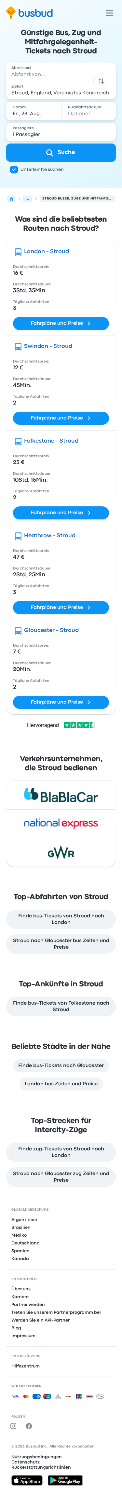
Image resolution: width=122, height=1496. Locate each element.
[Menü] (109, 13)
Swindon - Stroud (48, 346)
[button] (101, 80)
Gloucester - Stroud (51, 630)
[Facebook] (30, 1426)
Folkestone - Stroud (51, 441)
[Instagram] (14, 1426)
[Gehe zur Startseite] (29, 13)
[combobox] (61, 71)
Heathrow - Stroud (49, 535)
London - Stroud (46, 251)
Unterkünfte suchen (42, 170)
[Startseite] (11, 199)
